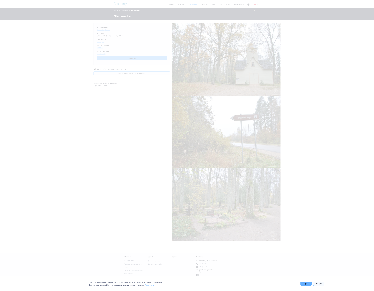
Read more (149, 285)
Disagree (318, 284)
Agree (306, 284)
